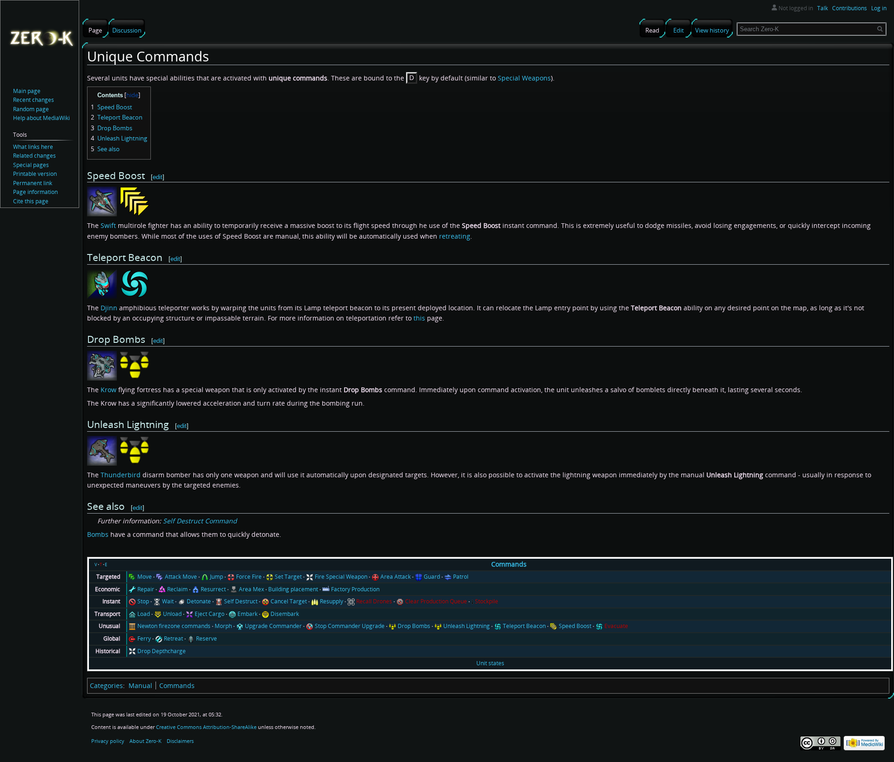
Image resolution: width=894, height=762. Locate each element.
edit (158, 177)
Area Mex (251, 589)
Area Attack (395, 577)
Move (144, 577)
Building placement (293, 589)
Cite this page (30, 201)
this (419, 318)
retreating (454, 236)
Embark (247, 614)
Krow (108, 389)
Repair (145, 589)
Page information (35, 192)
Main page (27, 91)
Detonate (199, 601)
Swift (108, 225)
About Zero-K (145, 740)
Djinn (109, 307)
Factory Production (355, 589)
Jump (216, 577)
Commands (509, 564)
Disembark (285, 614)
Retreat (173, 638)
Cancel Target (289, 601)
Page (95, 30)
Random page (31, 109)
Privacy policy (107, 740)
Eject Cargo (209, 614)
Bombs (97, 534)
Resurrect (213, 589)
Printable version (35, 174)
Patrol (460, 577)
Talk (822, 8)
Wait (168, 601)
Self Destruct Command (200, 520)
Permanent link (32, 183)
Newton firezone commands (173, 626)
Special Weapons (524, 78)
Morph (223, 626)
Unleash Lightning (466, 626)
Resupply (331, 601)
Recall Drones (374, 601)
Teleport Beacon (524, 626)
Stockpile (486, 601)
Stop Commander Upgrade (350, 626)
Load (143, 614)
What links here (33, 147)
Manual (140, 685)
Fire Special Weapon (341, 577)
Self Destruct (240, 601)
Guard (432, 577)
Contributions (849, 8)
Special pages (31, 165)
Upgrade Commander (273, 626)
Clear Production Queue (436, 601)
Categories (106, 685)
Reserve (206, 638)
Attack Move (181, 577)
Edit (678, 30)
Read (652, 30)
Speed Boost (575, 626)
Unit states (490, 663)
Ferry (144, 638)
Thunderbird (121, 474)
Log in (879, 8)
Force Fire (249, 577)
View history (712, 30)
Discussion (127, 30)
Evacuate (616, 626)
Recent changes (33, 100)
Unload (172, 614)
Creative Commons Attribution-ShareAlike (206, 726)
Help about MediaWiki (41, 118)
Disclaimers (180, 740)
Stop (143, 601)
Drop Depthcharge (161, 651)
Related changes (34, 156)
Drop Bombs (414, 626)
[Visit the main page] (41, 37)
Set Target (288, 577)
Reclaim (177, 589)
